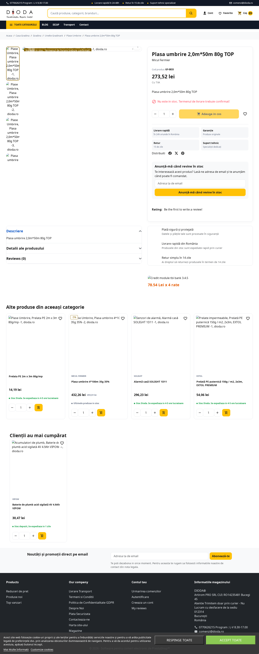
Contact (84, 24)
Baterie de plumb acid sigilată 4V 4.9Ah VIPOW (36, 506)
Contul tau (139, 582)
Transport (69, 24)
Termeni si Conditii (81, 597)
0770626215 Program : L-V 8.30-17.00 (223, 627)
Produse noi (14, 597)
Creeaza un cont (142, 603)
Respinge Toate (179, 640)
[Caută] (191, 13)
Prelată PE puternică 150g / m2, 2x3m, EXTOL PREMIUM (219, 383)
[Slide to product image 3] (13, 135)
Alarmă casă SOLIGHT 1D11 (150, 381)
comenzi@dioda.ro (211, 631)
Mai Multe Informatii (16, 649)
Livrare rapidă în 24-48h (107, 2)
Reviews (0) (16, 258)
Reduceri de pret (17, 591)
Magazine (75, 631)
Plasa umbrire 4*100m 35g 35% (90, 381)
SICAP (56, 24)
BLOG (45, 24)
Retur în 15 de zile (134, 2)
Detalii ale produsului (25, 248)
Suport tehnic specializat (163, 2)
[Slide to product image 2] (13, 99)
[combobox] (117, 13)
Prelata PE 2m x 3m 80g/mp (26, 376)
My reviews (139, 608)
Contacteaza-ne (79, 619)
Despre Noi (76, 608)
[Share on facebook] (170, 153)
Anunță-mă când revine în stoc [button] (200, 192)
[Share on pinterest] (183, 153)
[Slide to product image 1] (13, 63)
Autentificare (140, 597)
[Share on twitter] (176, 153)
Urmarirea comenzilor (146, 591)
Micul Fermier (161, 60)
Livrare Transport (80, 591)
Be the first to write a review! (183, 209)
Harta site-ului (78, 625)
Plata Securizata (79, 614)
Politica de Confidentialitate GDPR (91, 603)
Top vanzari (13, 603)
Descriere (14, 231)
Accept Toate (231, 640)
